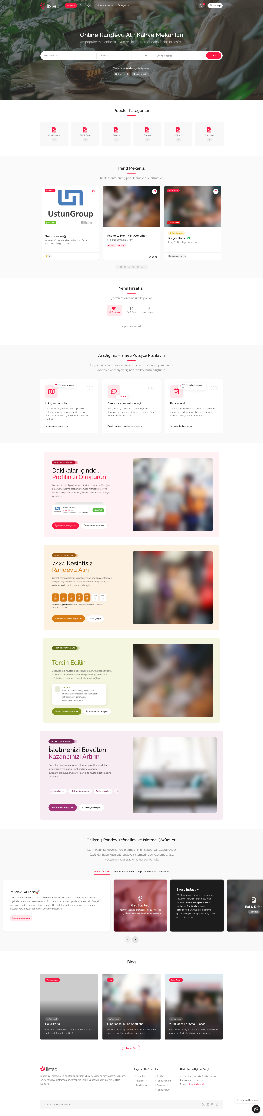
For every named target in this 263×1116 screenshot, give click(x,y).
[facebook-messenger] (212, 1104)
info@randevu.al (196, 1084)
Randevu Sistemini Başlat (66, 618)
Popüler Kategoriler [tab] (123, 871)
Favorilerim (162, 1085)
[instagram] (216, 1104)
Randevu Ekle (164, 1089)
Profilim (160, 1076)
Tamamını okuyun (21, 918)
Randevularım (164, 1080)
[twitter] (203, 1104)
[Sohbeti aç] (256, 1109)
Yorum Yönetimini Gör (65, 711)
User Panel (105, 5)
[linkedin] (207, 1104)
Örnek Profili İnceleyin (94, 525)
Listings (86, 5)
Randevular (141, 1085)
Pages (123, 5)
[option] (70, 223)
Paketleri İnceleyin (61, 807)
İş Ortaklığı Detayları (91, 807)
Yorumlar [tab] (164, 871)
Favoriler (139, 1080)
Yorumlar (140, 1076)
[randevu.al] (49, 5)
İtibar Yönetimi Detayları (97, 711)
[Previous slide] (128, 939)
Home (70, 5)
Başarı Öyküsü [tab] (102, 871)
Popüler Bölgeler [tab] (147, 871)
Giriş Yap (216, 5)
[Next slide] (135, 939)
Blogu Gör (131, 1048)
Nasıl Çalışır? (95, 618)
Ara (214, 55)
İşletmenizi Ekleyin (63, 525)
